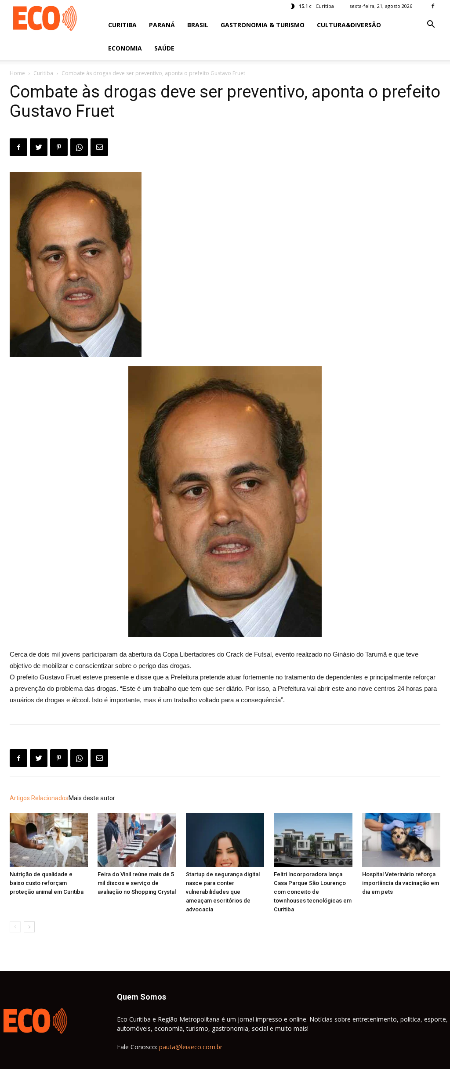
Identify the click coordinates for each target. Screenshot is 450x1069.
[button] (430, 25)
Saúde (164, 48)
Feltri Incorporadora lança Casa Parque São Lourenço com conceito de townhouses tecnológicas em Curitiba (313, 892)
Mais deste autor (92, 798)
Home (17, 73)
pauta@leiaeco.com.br (190, 1047)
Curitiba (122, 25)
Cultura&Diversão (349, 25)
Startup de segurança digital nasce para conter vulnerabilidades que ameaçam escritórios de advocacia (223, 892)
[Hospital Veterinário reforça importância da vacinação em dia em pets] (401, 840)
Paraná (162, 25)
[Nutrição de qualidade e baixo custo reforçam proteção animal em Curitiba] (49, 840)
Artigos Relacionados (39, 798)
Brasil (197, 25)
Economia (125, 48)
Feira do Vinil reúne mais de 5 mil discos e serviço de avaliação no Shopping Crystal (137, 883)
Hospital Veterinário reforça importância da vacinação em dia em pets (400, 883)
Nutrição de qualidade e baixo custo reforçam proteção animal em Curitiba (46, 883)
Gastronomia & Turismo (263, 25)
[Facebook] (432, 6)
